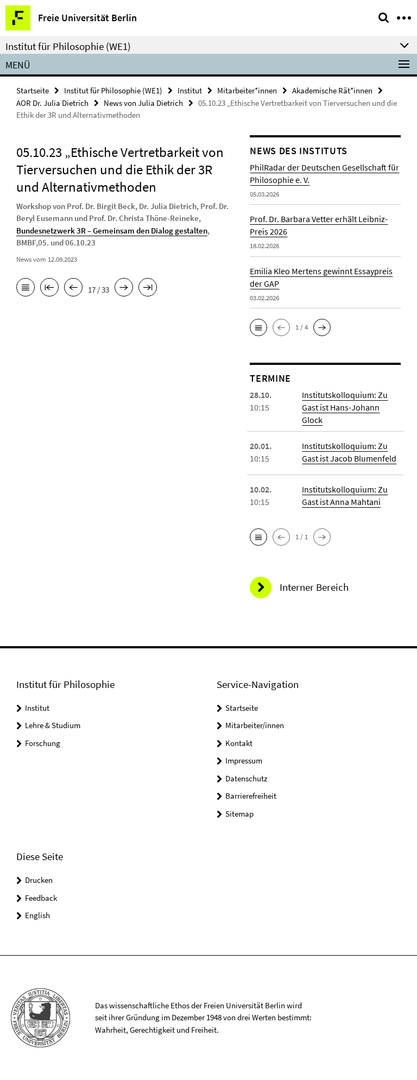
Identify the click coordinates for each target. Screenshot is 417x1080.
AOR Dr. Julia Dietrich (52, 103)
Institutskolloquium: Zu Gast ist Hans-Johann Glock (345, 407)
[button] (258, 327)
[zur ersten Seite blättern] (49, 288)
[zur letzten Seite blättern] (147, 288)
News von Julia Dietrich (143, 103)
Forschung (42, 743)
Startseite (32, 90)
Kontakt (238, 743)
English (37, 915)
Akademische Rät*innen (332, 90)
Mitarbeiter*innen (247, 90)
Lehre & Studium (52, 725)
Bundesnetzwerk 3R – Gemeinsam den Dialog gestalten (111, 230)
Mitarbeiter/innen (254, 725)
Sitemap (239, 814)
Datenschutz (246, 778)
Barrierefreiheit (250, 796)
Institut (190, 90)
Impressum (243, 760)
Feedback (41, 898)
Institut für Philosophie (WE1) (113, 90)
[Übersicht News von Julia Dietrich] (25, 288)
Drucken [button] (39, 880)
